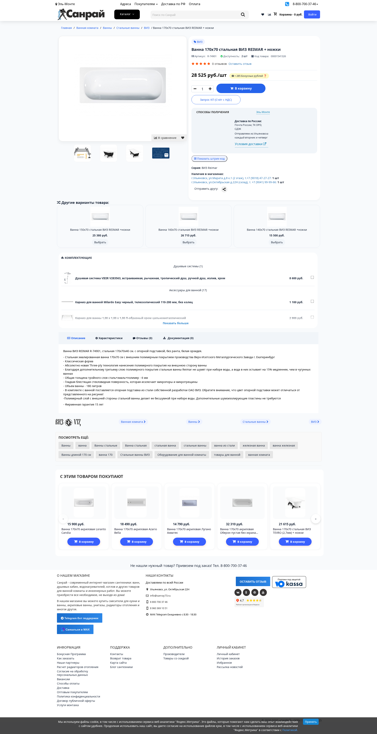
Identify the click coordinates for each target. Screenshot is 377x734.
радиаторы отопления (121, 605)
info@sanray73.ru (160, 595)
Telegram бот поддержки (81, 618)
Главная (66, 28)
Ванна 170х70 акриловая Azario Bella (135, 530)
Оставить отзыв (240, 64)
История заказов (228, 658)
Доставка (63, 688)
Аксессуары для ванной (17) (188, 290)
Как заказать (65, 658)
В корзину (242, 88)
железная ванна (254, 445)
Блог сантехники (121, 667)
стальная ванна (165, 445)
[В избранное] (183, 137)
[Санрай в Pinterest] (254, 592)
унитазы (99, 605)
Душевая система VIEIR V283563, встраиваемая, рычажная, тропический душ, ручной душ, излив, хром (150, 278)
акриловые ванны (79, 605)
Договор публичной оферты (76, 701)
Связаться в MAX (77, 629)
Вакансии (63, 679)
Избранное (224, 662)
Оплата (194, 4)
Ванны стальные (105, 445)
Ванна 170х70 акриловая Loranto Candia (83, 530)
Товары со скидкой (176, 658)
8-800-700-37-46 (304, 4)
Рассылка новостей (230, 667)
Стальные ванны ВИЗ (135, 455)
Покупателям (145, 4)
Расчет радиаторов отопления (77, 667)
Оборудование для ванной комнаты (181, 455)
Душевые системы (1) (188, 266)
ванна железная (284, 445)
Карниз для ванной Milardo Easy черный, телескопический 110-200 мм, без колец (134, 302)
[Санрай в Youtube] (263, 592)
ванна (82, 445)
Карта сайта (118, 662)
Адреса (125, 4)
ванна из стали (224, 445)
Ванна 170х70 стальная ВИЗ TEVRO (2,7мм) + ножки (292, 530)
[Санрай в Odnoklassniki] (246, 592)
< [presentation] (63, 519)
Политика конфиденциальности (78, 696)
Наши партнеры (68, 662)
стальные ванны (195, 445)
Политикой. (290, 730)
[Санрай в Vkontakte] (238, 592)
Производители (174, 654)
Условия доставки (249, 144)
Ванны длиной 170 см (76, 455)
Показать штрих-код (210, 158)
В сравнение (166, 138)
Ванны (65, 445)
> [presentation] (316, 519)
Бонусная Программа (71, 654)
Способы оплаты (68, 683)
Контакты (116, 654)
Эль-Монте (263, 112)
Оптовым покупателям (72, 692)
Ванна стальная (136, 445)
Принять (311, 722)
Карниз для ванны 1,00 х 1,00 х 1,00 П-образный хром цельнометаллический (130, 318)
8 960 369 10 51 (158, 608)
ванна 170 (106, 455)
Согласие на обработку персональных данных (72, 673)
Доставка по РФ (173, 4)
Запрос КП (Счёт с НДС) (216, 100)
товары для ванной (227, 455)
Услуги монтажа (68, 705)
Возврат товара (120, 658)
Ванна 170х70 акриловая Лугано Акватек (189, 530)
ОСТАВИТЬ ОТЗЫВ (253, 581)
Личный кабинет (228, 654)
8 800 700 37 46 (158, 602)
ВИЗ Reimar (209, 168)
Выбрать (100, 242)
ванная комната (259, 455)
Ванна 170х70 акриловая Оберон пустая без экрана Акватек (238, 532)
